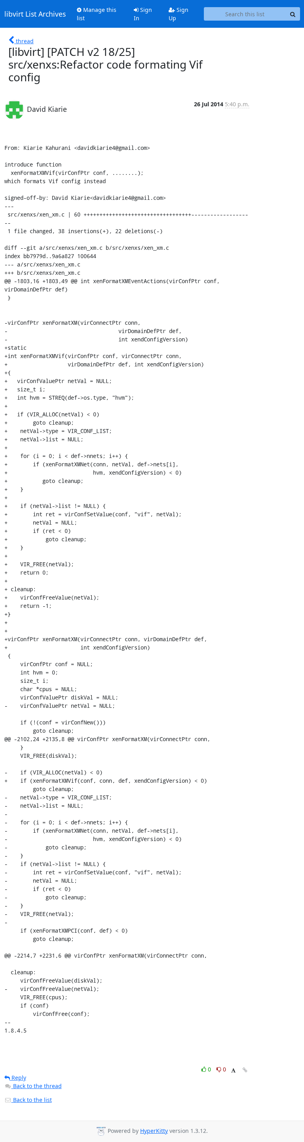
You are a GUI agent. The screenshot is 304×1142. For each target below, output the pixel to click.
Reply (18, 1077)
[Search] (293, 14)
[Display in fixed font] (233, 1070)
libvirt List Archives (35, 14)
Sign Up (178, 14)
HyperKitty (154, 1130)
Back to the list (31, 1100)
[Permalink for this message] (245, 1070)
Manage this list (96, 14)
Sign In (143, 14)
